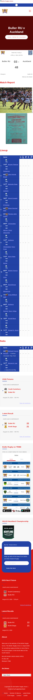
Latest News (26, 693)
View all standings (25, 403)
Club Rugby (10, 695)
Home (9, 37)
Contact (19, 695)
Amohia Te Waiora (15, 693)
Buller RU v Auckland (19, 37)
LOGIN (25, 695)
